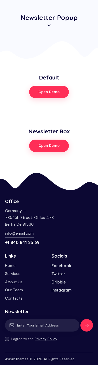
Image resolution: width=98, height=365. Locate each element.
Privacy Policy (46, 339)
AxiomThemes (16, 359)
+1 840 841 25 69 (22, 242)
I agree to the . (34, 339)
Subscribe (87, 327)
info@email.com (19, 233)
